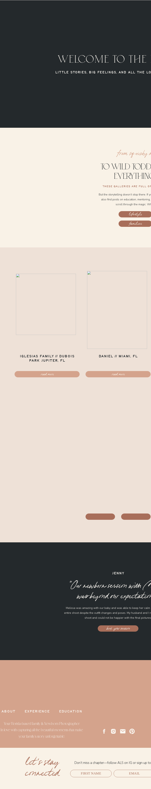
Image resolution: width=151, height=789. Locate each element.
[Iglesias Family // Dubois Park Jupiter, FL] (47, 310)
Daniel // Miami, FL (118, 356)
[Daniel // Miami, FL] (117, 310)
